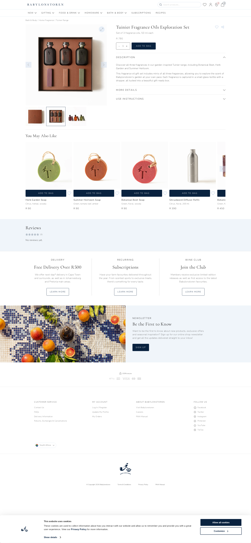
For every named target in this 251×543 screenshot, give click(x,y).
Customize (219, 531)
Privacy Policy (78, 529)
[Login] (210, 4)
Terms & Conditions (124, 484)
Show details (50, 537)
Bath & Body (31, 20)
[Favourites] (204, 4)
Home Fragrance (46, 20)
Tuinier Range (62, 20)
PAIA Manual (160, 484)
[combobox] (45, 445)
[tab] (32, 12)
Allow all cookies (221, 522)
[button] (28, 65)
